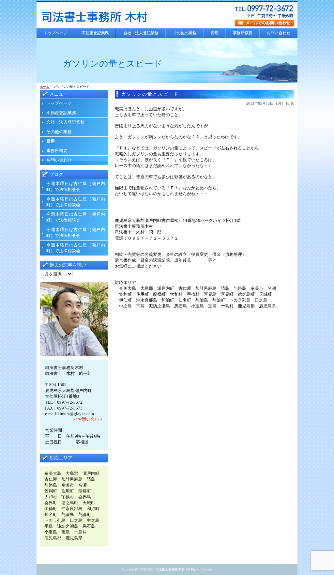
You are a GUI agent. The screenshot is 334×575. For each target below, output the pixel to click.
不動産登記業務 (95, 33)
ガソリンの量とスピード (150, 94)
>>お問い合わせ (88, 419)
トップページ (55, 33)
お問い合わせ (278, 33)
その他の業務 (184, 33)
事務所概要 (242, 33)
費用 (215, 33)
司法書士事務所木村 (170, 569)
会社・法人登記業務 (141, 33)
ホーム (45, 86)
